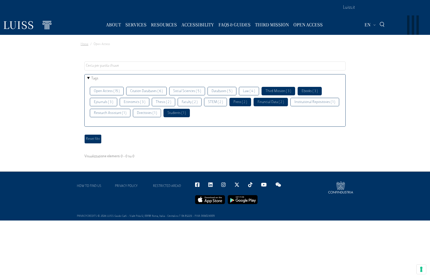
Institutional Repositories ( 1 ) (314, 102)
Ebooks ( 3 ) (310, 91)
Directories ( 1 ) (147, 113)
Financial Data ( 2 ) (271, 102)
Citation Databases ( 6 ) (146, 91)
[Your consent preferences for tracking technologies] (421, 269)
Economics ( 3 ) (134, 102)
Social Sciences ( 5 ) (187, 91)
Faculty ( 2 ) (190, 102)
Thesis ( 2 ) (163, 102)
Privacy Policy (126, 186)
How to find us (89, 186)
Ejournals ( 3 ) (103, 102)
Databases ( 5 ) (222, 91)
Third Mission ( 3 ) (278, 91)
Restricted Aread (167, 186)
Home (84, 44)
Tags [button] (94, 78)
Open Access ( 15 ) (107, 91)
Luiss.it (349, 7)
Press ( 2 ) (240, 102)
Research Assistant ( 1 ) (110, 113)
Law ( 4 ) (249, 91)
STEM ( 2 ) (215, 102)
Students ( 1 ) (176, 113)
